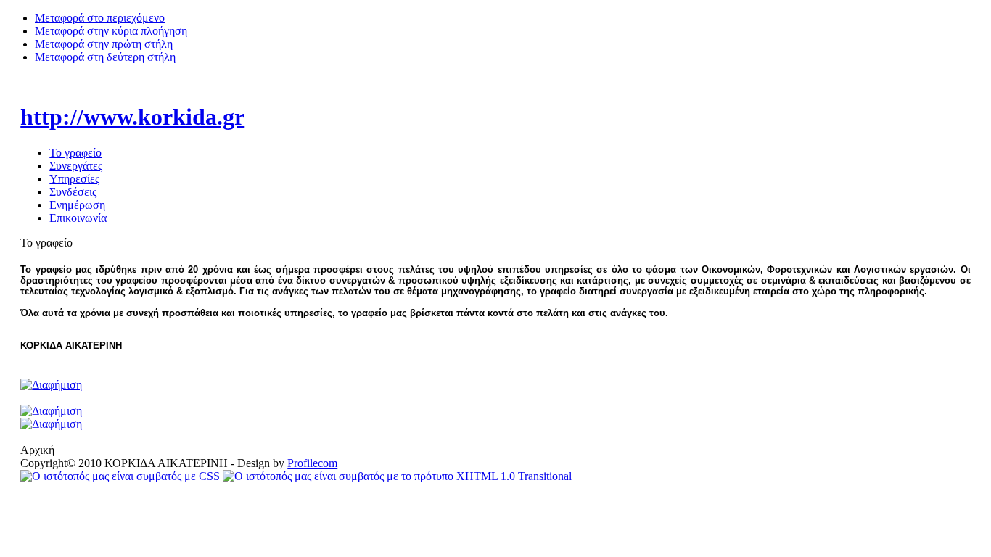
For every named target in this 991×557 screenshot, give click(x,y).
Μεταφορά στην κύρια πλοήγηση (111, 31)
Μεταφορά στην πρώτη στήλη (104, 44)
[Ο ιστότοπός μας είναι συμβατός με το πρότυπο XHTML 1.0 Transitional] (397, 476)
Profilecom (312, 463)
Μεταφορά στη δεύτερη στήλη (105, 57)
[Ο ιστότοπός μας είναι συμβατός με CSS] (121, 476)
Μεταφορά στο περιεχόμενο (100, 18)
